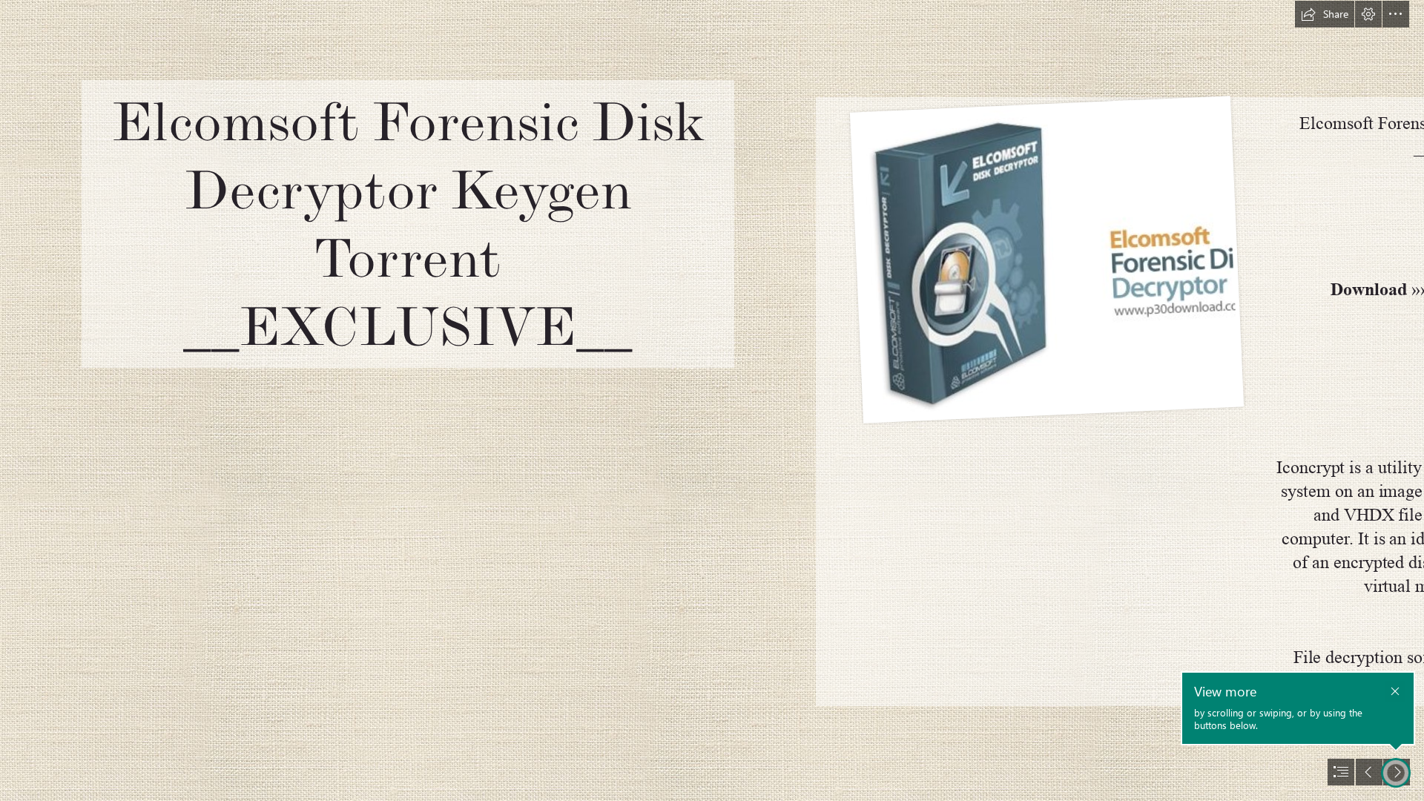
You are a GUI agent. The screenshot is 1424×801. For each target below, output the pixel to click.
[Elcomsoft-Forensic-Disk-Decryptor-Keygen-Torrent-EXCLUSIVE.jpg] (1046, 260)
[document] (712, 400)
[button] (1324, 14)
